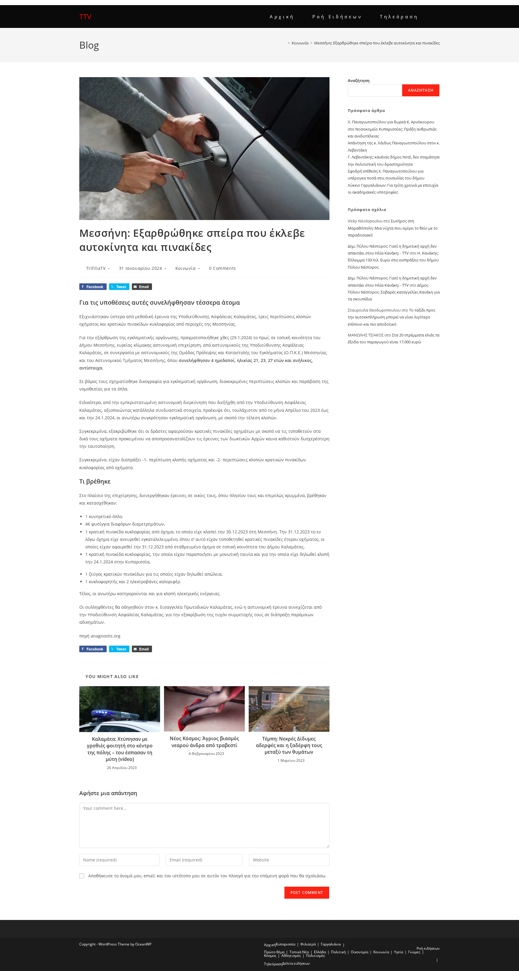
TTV (85, 16)
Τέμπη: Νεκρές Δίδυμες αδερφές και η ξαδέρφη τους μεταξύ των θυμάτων (289, 745)
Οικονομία (359, 951)
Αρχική (270, 944)
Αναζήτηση (359, 80)
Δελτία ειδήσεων (296, 963)
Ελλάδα (320, 951)
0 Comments (222, 268)
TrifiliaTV (96, 268)
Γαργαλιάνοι (331, 944)
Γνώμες (414, 951)
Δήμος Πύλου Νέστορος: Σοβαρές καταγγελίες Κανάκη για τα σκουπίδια (394, 292)
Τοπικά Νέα (299, 951)
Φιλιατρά (308, 944)
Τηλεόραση (273, 963)
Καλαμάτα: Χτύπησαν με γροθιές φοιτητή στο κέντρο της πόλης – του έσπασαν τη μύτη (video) (120, 749)
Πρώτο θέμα (274, 951)
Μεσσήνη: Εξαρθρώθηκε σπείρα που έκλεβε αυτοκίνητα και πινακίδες (377, 43)
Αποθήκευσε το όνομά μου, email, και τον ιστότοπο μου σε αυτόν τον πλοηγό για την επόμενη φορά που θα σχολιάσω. (207, 876)
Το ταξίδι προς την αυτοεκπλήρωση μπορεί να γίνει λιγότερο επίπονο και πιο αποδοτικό (391, 317)
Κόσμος (270, 955)
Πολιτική (338, 951)
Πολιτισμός (315, 955)
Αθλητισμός (291, 955)
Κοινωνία (185, 268)
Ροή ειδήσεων (428, 948)
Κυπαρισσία (285, 944)
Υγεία (398, 951)
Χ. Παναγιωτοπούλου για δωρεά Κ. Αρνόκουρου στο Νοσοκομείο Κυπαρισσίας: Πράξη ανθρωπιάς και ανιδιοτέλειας (392, 129)
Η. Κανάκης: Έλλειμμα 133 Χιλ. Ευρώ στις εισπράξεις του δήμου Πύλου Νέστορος (393, 260)
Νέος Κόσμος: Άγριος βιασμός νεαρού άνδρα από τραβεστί (204, 741)
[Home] (284, 43)
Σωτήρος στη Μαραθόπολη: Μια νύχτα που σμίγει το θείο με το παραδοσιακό (393, 228)
